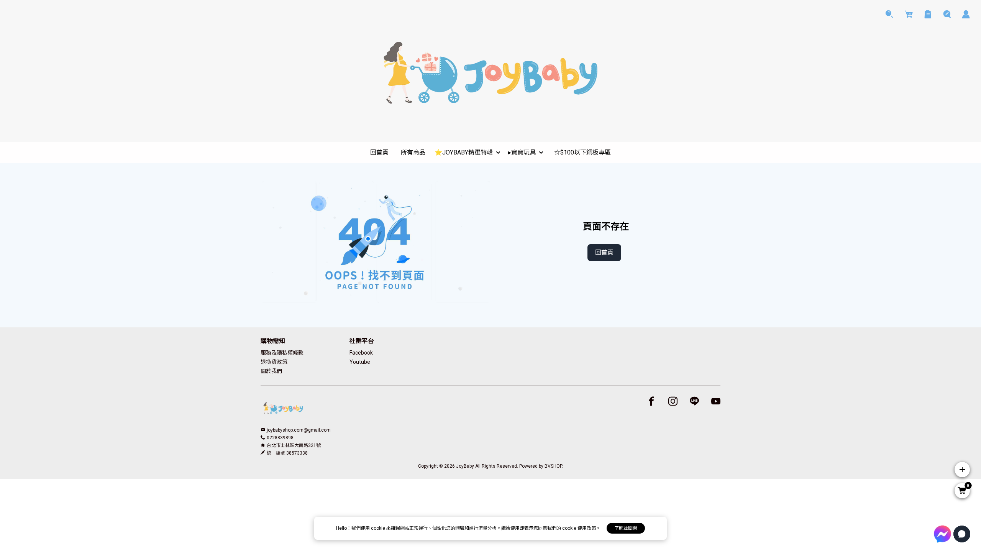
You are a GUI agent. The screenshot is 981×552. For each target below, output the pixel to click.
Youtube (359, 362)
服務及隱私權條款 (282, 353)
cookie (378, 528)
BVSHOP (553, 466)
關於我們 (271, 371)
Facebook (361, 353)
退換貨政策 (274, 362)
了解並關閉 (625, 528)
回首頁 (604, 252)
